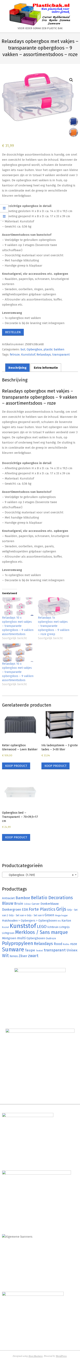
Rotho (66, 944)
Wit (5, 955)
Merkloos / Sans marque (41, 932)
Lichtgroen (8, 933)
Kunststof (28, 354)
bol (23, 349)
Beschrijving (17, 368)
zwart (33, 955)
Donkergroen (11, 909)
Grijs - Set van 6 (35, 915)
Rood (58, 944)
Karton (66, 920)
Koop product (16, 766)
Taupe (30, 950)
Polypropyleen (17, 943)
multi (21, 938)
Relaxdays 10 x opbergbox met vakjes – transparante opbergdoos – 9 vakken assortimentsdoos (17, 626)
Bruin (18, 903)
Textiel (39, 950)
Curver (36, 904)
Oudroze (51, 938)
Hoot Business (36, 1355)
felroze (15, 354)
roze (73, 944)
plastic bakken (53, 349)
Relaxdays (44, 354)
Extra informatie (46, 368)
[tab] (17, 367)
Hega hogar (61, 915)
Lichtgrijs (64, 927)
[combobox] (40, 875)
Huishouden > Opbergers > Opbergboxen (29, 920)
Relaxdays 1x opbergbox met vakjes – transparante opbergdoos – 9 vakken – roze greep (53, 626)
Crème (27, 904)
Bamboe (23, 897)
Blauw (7, 903)
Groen (49, 915)
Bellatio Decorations (52, 897)
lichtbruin (52, 927)
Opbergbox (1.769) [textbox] (39, 875)
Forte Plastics (42, 909)
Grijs (61, 909)
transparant (61, 354)
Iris (59, 920)
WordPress (61, 1355)
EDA (25, 909)
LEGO (42, 926)
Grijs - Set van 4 (17, 915)
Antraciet (8, 898)
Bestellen (13, 332)
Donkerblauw (49, 904)
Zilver (23, 956)
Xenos (14, 956)
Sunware (13, 949)
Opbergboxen (35, 938)
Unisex (71, 950)
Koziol (5, 927)
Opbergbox (34, 349)
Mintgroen (9, 938)
